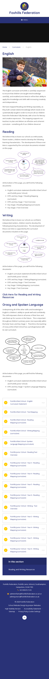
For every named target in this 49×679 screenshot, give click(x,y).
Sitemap (12, 611)
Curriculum (16, 47)
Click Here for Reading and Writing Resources (22, 296)
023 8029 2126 (25, 590)
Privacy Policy (23, 611)
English (28, 47)
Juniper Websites (34, 605)
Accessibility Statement (32, 609)
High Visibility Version (13, 609)
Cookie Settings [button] (34, 611)
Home (5, 47)
